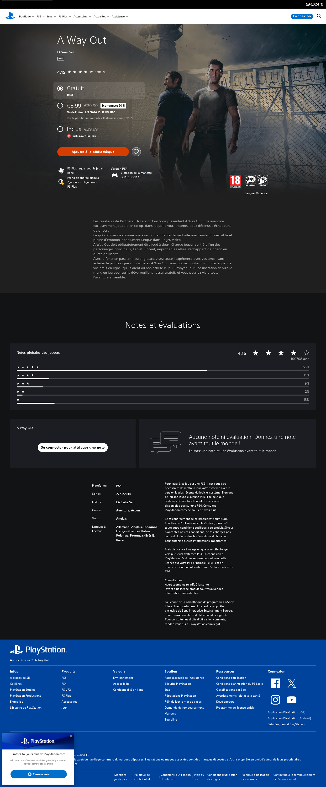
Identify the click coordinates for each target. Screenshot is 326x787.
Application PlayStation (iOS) (286, 712)
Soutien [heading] (171, 671)
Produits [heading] (68, 671)
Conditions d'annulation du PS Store (239, 684)
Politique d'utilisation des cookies (255, 777)
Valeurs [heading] (119, 671)
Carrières (16, 684)
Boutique (25, 16)
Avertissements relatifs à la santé (187, 584)
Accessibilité (121, 684)
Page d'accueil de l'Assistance (184, 678)
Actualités (100, 16)
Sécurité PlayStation (178, 684)
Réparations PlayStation (180, 696)
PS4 (64, 684)
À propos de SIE (20, 678)
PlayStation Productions (25, 696)
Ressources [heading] (225, 671)
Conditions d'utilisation (231, 678)
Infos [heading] (14, 671)
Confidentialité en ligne (128, 690)
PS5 (39, 16)
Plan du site (199, 777)
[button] (73, 447)
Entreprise (16, 702)
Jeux (50, 16)
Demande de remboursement (184, 708)
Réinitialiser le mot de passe (183, 702)
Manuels (170, 713)
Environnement (123, 678)
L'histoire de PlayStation (26, 708)
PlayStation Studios (22, 690)
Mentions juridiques (120, 777)
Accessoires (81, 16)
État (167, 690)
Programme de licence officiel (235, 708)
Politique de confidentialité (143, 777)
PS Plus (63, 16)
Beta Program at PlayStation (286, 724)
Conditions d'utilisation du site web (176, 777)
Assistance (118, 16)
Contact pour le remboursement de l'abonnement (294, 777)
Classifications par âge (231, 690)
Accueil (15, 660)
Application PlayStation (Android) (289, 718)
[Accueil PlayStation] (10, 16)
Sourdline (171, 719)
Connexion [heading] (276, 671)
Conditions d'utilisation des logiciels (222, 777)
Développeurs (225, 702)
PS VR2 (66, 690)
